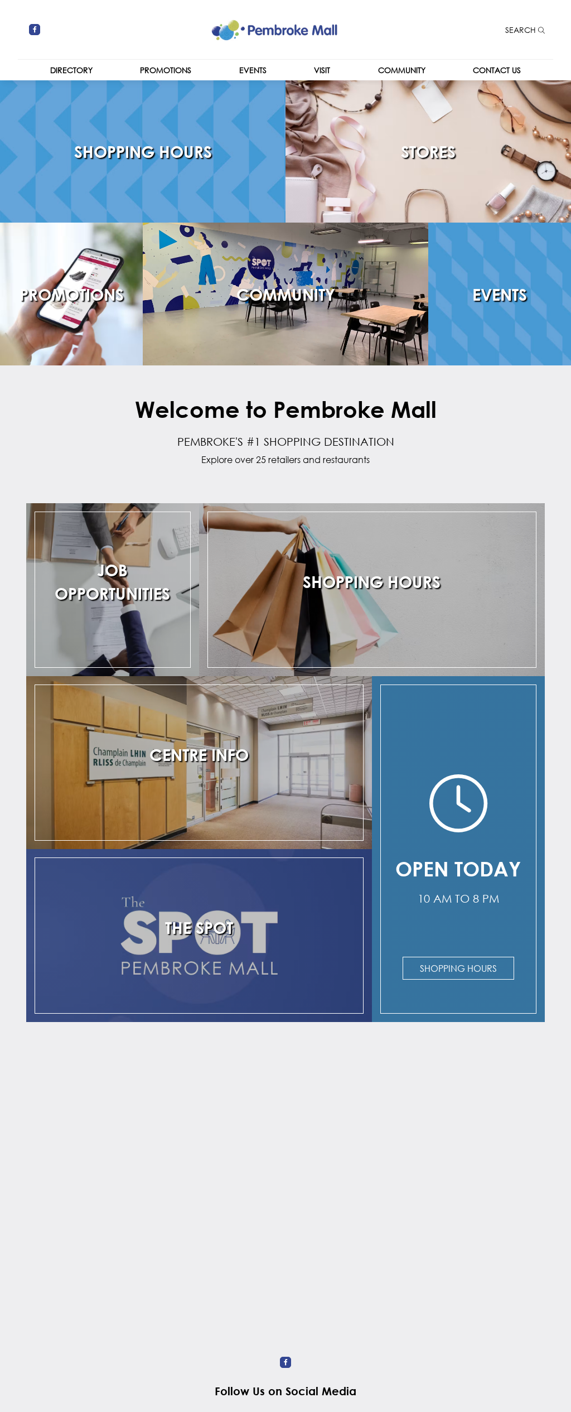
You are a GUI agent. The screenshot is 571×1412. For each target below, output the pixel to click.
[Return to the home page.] (274, 28)
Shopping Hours (458, 968)
